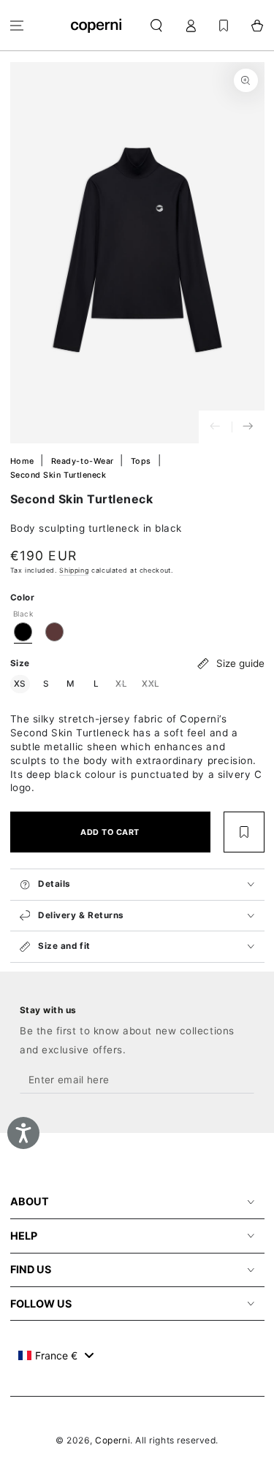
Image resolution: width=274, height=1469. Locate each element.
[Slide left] (215, 427)
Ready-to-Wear (84, 461)
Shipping (73, 570)
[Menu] (17, 25)
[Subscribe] (243, 1080)
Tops (142, 461)
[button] (157, 25)
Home (23, 461)
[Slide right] (248, 427)
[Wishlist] (224, 25)
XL (123, 684)
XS (22, 684)
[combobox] (56, 1355)
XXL (153, 684)
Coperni (112, 1440)
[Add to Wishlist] (244, 832)
